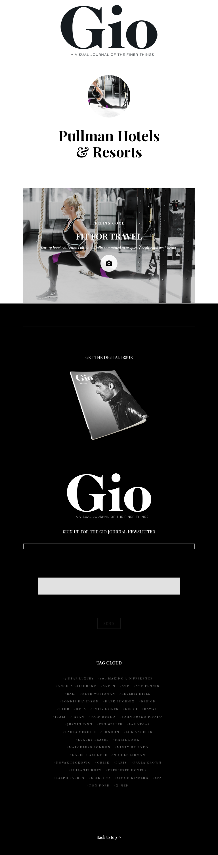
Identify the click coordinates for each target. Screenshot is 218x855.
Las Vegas (139, 724)
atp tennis (148, 686)
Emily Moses (106, 709)
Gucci (131, 709)
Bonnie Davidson (80, 701)
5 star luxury (79, 678)
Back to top (107, 837)
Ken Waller (111, 724)
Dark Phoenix (120, 701)
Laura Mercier (80, 732)
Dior (64, 709)
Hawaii (151, 709)
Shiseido (100, 778)
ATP (125, 686)
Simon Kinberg (132, 778)
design (148, 701)
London (111, 732)
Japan (78, 717)
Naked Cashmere (89, 755)
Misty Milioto (132, 747)
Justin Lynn (80, 724)
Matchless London (90, 747)
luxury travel (93, 739)
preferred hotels (127, 770)
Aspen (109, 686)
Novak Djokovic (73, 762)
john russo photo (142, 717)
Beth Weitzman (98, 694)
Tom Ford (99, 785)
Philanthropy (86, 770)
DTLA (81, 709)
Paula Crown (147, 762)
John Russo (103, 717)
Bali (71, 694)
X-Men (122, 785)
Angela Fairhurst (77, 686)
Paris (121, 762)
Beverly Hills (136, 694)
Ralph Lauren (70, 778)
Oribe (103, 762)
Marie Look (127, 739)
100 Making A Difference (126, 678)
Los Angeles (139, 732)
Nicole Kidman (129, 755)
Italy (60, 717)
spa (158, 778)
